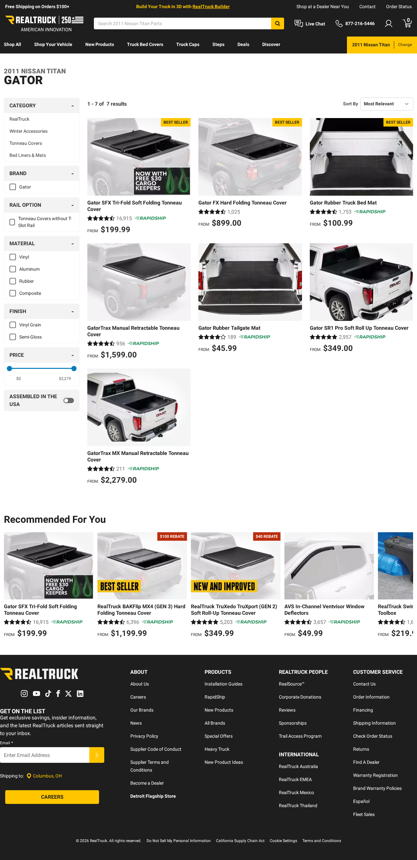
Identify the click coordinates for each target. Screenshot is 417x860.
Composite (30, 293)
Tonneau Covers (25, 143)
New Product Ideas (224, 762)
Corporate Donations (300, 697)
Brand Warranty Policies (377, 788)
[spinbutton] (18, 378)
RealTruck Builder (211, 6)
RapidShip (215, 697)
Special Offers (219, 736)
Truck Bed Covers (145, 44)
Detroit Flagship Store (153, 796)
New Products (99, 44)
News (136, 723)
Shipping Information (374, 723)
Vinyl (24, 257)
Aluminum (29, 269)
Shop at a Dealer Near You (322, 6)
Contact (367, 6)
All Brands (215, 723)
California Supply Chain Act (240, 840)
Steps (218, 44)
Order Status (399, 6)
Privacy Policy (144, 736)
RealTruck (19, 119)
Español (361, 801)
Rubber (26, 281)
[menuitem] (12, 45)
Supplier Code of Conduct (155, 749)
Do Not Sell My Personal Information (179, 840)
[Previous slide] (10, 585)
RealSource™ (292, 683)
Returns (361, 749)
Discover (271, 44)
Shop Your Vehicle (53, 44)
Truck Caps (187, 44)
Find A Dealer (366, 762)
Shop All (12, 44)
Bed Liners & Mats (27, 155)
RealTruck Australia (298, 766)
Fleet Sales (364, 814)
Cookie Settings (283, 840)
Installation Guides (223, 683)
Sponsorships (293, 723)
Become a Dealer (147, 783)
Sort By (350, 103)
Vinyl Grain (30, 324)
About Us (139, 683)
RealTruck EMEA (295, 779)
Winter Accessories (28, 131)
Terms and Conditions (321, 840)
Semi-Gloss (30, 336)
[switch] (42, 400)
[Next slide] (406, 585)
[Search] (277, 23)
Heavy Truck (217, 749)
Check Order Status (372, 736)
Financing (363, 710)
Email (6, 743)
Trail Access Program (300, 736)
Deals (243, 44)
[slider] (9, 368)
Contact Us (364, 683)
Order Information (371, 697)
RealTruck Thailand (298, 805)
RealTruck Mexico (296, 792)
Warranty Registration (375, 775)
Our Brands (141, 710)
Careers (138, 697)
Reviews (287, 710)
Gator (25, 186)
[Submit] (96, 755)
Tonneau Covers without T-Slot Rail (45, 222)
